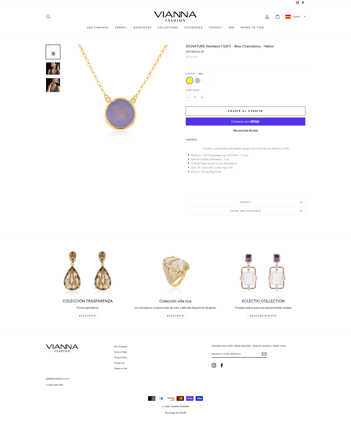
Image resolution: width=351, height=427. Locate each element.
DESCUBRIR (87, 315)
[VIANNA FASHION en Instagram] (214, 365)
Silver (197, 80)
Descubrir (175, 315)
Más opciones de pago (245, 130)
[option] (118, 100)
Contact (216, 27)
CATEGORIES (193, 27)
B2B (231, 27)
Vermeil (121, 27)
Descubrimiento (263, 315)
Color (194, 73)
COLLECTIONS (168, 27)
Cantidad (193, 90)
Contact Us (119, 362)
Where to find (120, 368)
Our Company (120, 346)
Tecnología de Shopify (175, 412)
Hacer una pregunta (245, 211)
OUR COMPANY (98, 27)
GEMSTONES (142, 27)
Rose (205, 80)
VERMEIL (245, 202)
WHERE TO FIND (252, 27)
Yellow (189, 80)
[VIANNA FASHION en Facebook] (222, 365)
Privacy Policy (120, 357)
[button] (295, 16)
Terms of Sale (120, 351)
